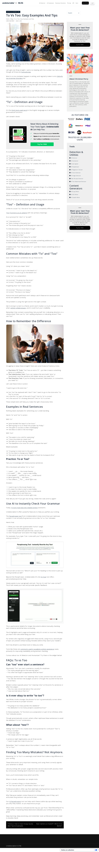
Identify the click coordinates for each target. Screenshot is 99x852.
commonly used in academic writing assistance (37, 649)
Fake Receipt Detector (77, 178)
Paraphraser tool (15, 516)
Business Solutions (60, 3)
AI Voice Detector (76, 172)
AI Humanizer (50, 3)
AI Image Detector (76, 175)
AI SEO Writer (74, 194)
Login (92, 3)
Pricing (69, 3)
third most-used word (19, 110)
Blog (12, 19)
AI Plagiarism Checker (77, 169)
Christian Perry (10, 21)
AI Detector (42, 3)
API (73, 3)
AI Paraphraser (75, 167)
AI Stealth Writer (75, 197)
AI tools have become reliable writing (24, 508)
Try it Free (85, 3)
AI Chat (43, 577)
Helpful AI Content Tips (13, 12)
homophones (26, 72)
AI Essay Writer (75, 191)
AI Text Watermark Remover (78, 181)
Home (8, 19)
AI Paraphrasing (15, 801)
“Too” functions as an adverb (16, 213)
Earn (77, 3)
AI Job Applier (74, 164)
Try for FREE (42, 144)
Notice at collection (67, 850)
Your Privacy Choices (85, 850)
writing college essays (18, 308)
